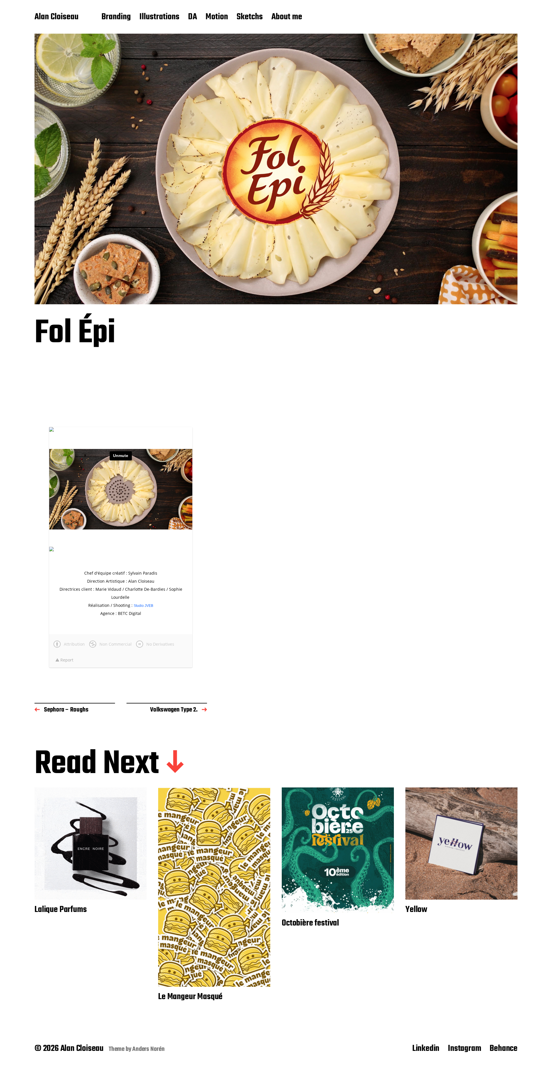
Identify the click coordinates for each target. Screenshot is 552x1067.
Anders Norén (148, 1049)
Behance (504, 1048)
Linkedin (425, 1048)
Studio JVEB (143, 606)
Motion (217, 17)
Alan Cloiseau (56, 17)
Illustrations (159, 17)
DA (192, 17)
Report (66, 660)
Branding (116, 17)
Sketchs (250, 17)
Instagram (464, 1048)
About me (286, 17)
